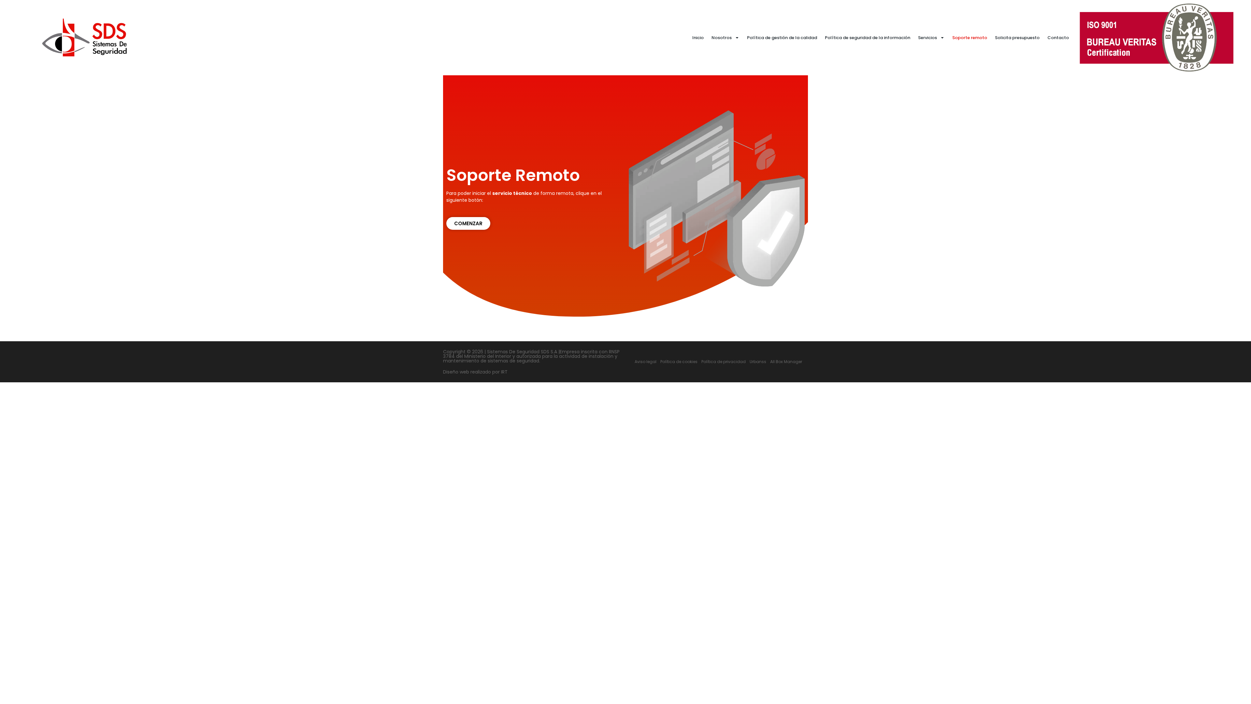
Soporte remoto (969, 38)
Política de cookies (678, 361)
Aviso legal (645, 361)
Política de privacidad (723, 361)
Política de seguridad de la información (867, 38)
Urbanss (758, 361)
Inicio (698, 38)
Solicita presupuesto (1017, 38)
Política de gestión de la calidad (782, 38)
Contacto (1058, 38)
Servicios (927, 38)
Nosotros (722, 38)
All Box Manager (786, 361)
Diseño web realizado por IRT (475, 372)
